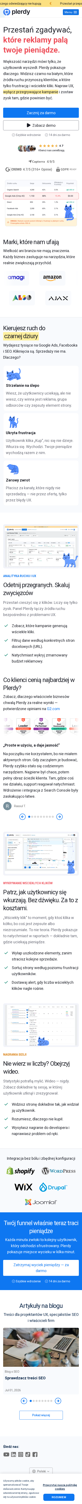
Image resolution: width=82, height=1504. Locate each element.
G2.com (53, 709)
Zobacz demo (44, 125)
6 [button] (44, 816)
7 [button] (47, 816)
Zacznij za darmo (41, 113)
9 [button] (53, 816)
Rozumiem (59, 1497)
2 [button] (32, 816)
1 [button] (29, 816)
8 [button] (50, 816)
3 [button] (35, 816)
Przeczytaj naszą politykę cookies (60, 1487)
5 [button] (41, 816)
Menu (69, 12)
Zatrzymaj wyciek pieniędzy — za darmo (41, 1268)
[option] (41, 776)
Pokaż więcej (41, 1415)
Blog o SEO (12, 1371)
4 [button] (38, 816)
